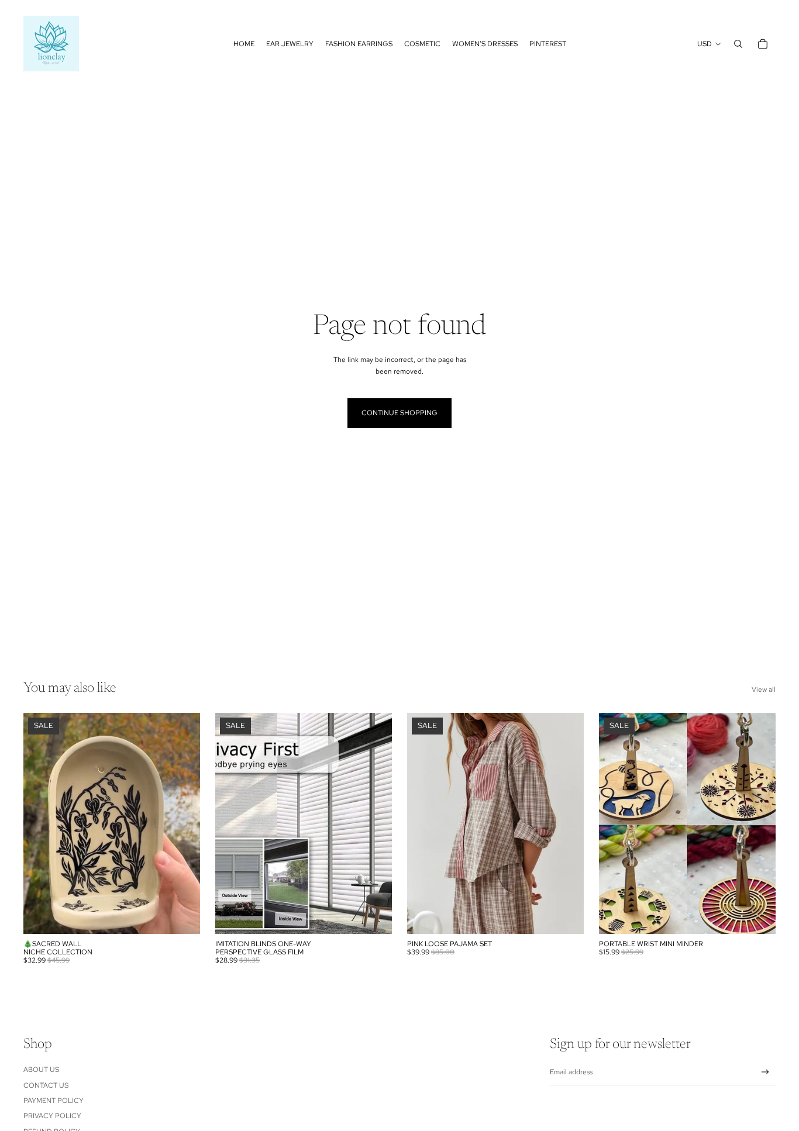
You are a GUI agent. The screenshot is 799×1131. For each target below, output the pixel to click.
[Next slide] (182, 823)
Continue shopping (399, 413)
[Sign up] (765, 1072)
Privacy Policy (52, 1115)
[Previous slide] (40, 823)
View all (764, 689)
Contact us (45, 1085)
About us (41, 1069)
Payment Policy (53, 1100)
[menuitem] (243, 44)
